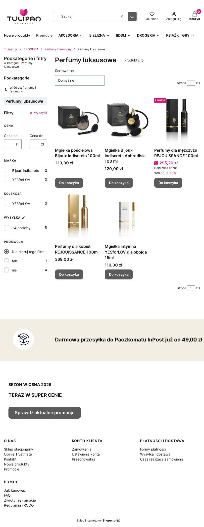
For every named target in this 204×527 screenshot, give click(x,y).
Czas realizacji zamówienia (162, 459)
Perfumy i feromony (58, 49)
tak (14, 261)
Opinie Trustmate (18, 454)
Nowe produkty (16, 464)
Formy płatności (153, 449)
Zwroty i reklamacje (20, 500)
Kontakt (10, 459)
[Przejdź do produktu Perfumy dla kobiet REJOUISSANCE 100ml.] (78, 217)
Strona (181, 83)
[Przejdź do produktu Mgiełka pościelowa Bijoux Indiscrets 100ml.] (78, 120)
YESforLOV (21, 180)
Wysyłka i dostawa (155, 454)
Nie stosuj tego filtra (28, 252)
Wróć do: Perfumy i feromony (23, 89)
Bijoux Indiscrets (25, 170)
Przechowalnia (84, 459)
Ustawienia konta (86, 454)
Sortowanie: (64, 70)
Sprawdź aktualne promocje (45, 412)
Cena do (36, 135)
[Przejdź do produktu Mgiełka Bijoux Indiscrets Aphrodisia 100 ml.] (128, 120)
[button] (132, 16)
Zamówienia (81, 449)
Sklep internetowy (96, 520)
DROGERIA (31, 49)
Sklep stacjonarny (18, 449)
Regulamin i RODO (19, 505)
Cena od (11, 135)
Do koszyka (69, 183)
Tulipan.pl (10, 49)
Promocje (11, 469)
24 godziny (21, 228)
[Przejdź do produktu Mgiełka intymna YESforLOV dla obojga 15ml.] (128, 217)
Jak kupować (15, 490)
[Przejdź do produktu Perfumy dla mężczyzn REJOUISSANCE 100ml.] (177, 120)
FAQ (7, 495)
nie (14, 270)
